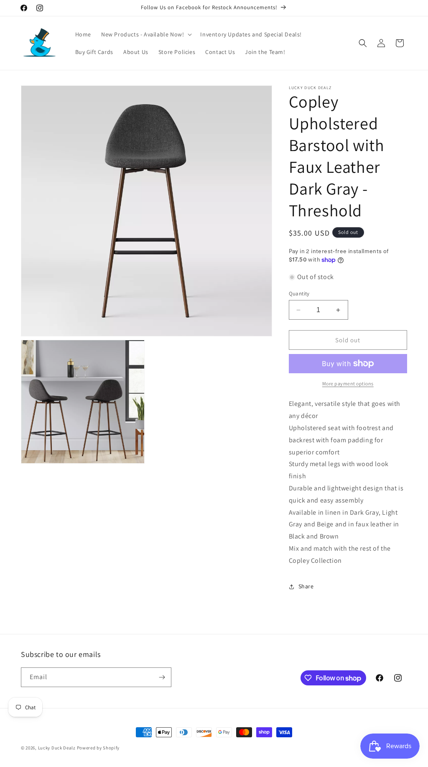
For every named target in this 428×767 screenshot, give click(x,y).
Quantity (299, 293)
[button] (145, 34)
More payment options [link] (348, 383)
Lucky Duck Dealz (57, 748)
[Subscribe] (162, 677)
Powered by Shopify (98, 748)
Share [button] (306, 586)
